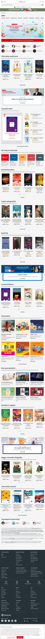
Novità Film (32, 591)
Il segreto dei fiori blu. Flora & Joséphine (28, 75)
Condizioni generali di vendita (21, 569)
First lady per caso (17, 74)
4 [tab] (22, 194)
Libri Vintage (3, 594)
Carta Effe (17, 554)
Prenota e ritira (18, 555)
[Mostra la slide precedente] (3, 35)
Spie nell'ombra (39, 74)
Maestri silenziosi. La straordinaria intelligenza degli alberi (39, 476)
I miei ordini (3, 571)
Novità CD (17, 591)
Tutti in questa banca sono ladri (5, 75)
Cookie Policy (37, 635)
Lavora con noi (3, 557)
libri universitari (14, 541)
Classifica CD (18, 592)
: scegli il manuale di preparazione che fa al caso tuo (22, 40)
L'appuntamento (5, 187)
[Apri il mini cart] (43, 2)
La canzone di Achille (17, 251)
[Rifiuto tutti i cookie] (43, 627)
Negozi (2, 554)
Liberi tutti (39, 302)
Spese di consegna (4, 577)
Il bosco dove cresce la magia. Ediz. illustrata (5, 424)
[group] (22, 7)
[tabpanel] (22, 29)
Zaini (17, 605)
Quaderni (17, 610)
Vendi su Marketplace (34, 558)
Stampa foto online (19, 564)
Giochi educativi (4, 605)
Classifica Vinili (18, 597)
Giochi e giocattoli (4, 602)
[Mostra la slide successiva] (12, 35)
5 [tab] (23, 194)
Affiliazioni (32, 555)
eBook (2, 595)
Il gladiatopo (39, 423)
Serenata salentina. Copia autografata (17, 220)
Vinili (17, 594)
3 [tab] (7, 35)
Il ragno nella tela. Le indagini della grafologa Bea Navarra (39, 188)
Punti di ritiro (18, 561)
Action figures (3, 610)
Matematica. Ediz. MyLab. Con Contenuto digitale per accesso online (39, 505)
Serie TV (32, 595)
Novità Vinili (18, 595)
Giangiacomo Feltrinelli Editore (36, 571)
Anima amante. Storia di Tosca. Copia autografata (39, 220)
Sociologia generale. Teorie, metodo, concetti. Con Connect (28, 505)
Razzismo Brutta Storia (34, 576)
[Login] (5, 2)
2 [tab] (6, 35)
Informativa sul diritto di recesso (21, 571)
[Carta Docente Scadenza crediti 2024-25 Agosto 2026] (22, 9)
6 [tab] (24, 194)
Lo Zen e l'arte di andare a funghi (28, 476)
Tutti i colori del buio (28, 187)
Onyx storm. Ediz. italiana (39, 252)
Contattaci (3, 576)
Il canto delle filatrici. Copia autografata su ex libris (6, 220)
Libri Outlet (3, 591)
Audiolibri (2, 597)
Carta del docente (19, 560)
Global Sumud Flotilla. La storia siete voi (17, 476)
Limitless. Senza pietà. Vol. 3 (28, 252)
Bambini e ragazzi (34, 597)
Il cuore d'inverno (17, 187)
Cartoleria (17, 602)
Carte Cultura (18, 558)
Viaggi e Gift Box (33, 605)
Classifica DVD (33, 592)
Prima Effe (32, 561)
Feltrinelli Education (34, 574)
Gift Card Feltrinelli (19, 557)
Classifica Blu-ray (34, 594)
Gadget (32, 607)
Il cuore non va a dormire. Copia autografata (28, 220)
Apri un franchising (34, 554)
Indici (17, 563)
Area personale (3, 569)
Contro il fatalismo (5, 475)
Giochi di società (4, 607)
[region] (22, 632)
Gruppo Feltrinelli (33, 569)
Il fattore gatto (28, 302)
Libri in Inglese (3, 592)
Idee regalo (32, 602)
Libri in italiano (3, 589)
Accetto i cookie (20, 637)
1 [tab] (22, 512)
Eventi (2, 555)
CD (16, 589)
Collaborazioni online (34, 560)
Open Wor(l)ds (18, 608)
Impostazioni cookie (11, 637)
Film (31, 589)
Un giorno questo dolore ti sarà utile (6, 252)
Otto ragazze (17, 302)
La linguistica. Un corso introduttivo (6, 505)
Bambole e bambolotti (5, 608)
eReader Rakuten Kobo (34, 608)
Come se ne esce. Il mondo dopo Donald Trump (5, 303)
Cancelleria (18, 607)
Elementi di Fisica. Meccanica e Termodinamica (17, 505)
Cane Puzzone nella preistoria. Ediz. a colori (17, 424)
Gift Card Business (34, 557)
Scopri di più (3, 339)
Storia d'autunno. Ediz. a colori (28, 424)
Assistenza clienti (4, 574)
